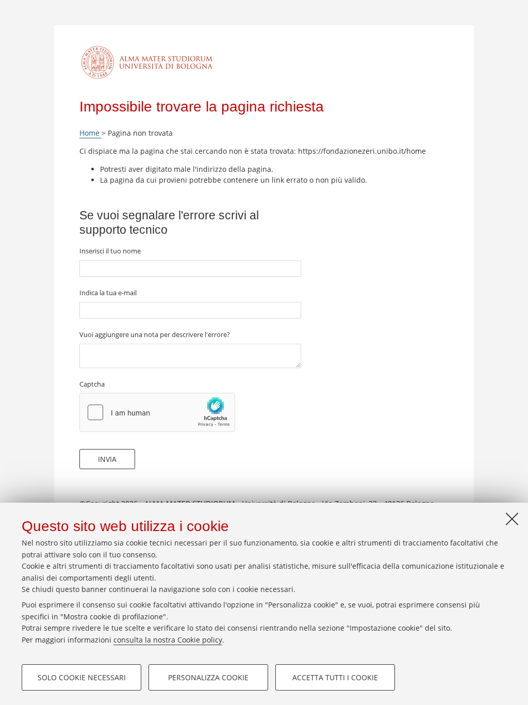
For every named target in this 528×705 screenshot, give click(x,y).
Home (90, 133)
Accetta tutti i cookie (335, 677)
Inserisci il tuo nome (110, 250)
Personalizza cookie (208, 677)
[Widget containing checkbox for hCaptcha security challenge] (157, 412)
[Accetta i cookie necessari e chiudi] (512, 518)
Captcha (92, 384)
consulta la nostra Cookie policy (167, 640)
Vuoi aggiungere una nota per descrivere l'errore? (154, 334)
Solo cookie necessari (82, 677)
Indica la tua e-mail (108, 292)
